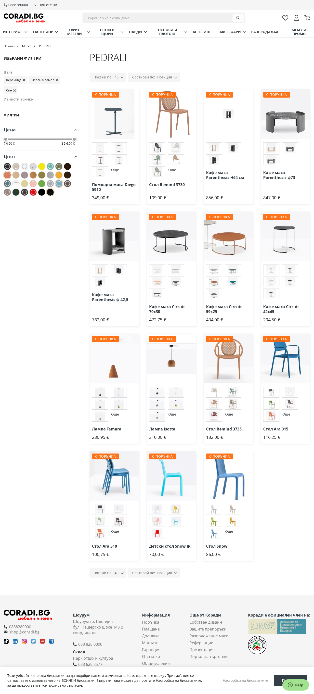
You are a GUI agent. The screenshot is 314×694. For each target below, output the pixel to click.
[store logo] (24, 17)
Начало (9, 46)
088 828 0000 (90, 644)
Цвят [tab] (9, 156)
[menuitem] (13, 32)
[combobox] (163, 18)
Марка (26, 46)
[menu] (157, 32)
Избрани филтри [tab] (22, 58)
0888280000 (20, 627)
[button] (139, 99)
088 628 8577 (90, 664)
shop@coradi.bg (24, 632)
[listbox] (114, 160)
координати (84, 632)
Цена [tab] (10, 130)
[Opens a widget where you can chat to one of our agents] (295, 685)
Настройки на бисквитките (245, 680)
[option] (100, 147)
